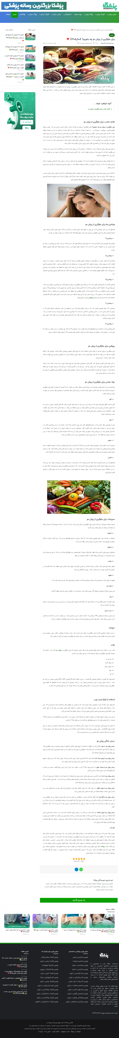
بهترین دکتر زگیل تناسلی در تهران (78, 989)
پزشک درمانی (33, 14)
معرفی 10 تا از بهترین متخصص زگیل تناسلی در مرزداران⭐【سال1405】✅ (14, 77)
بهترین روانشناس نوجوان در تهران (77, 997)
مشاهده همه (9, 30)
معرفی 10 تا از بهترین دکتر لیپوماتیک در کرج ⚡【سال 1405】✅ (74, 931)
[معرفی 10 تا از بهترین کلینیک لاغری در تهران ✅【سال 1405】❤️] (30, 57)
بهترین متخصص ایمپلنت (80, 961)
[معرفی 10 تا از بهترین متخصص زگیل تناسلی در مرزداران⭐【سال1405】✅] (30, 75)
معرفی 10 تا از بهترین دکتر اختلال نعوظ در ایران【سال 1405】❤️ (18, 931)
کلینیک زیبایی (101, 14)
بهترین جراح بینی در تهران (80, 965)
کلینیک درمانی (45, 14)
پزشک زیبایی (89, 14)
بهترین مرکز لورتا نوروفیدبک (50, 965)
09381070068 (96, 1013)
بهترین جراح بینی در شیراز (80, 969)
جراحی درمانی (57, 14)
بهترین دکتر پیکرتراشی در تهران (78, 977)
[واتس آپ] (81, 869)
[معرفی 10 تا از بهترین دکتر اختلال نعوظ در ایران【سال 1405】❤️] (30, 66)
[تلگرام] (76, 869)
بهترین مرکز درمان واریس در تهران (47, 985)
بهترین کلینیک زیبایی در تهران (49, 961)
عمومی (15, 14)
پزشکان (91, 297)
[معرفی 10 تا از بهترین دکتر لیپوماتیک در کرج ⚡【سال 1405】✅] (30, 48)
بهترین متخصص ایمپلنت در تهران (77, 985)
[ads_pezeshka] (33, 6)
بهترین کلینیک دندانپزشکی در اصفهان (46, 1001)
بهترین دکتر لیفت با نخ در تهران (78, 981)
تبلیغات (8, 14)
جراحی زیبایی (112, 14)
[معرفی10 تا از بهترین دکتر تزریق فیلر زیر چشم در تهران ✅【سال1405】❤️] (30, 36)
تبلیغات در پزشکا (76, 1031)
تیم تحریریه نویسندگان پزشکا (107, 43)
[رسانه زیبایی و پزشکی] (110, 6)
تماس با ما (48, 1031)
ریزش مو (58, 650)
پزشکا (111, 30)
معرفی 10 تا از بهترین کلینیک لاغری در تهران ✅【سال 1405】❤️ (46, 931)
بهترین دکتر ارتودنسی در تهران (78, 973)
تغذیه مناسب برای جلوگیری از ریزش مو (99, 109)
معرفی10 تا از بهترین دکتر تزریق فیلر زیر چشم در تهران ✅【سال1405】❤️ (15, 38)
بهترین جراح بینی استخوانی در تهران (77, 1001)
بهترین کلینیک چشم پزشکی (49, 957)
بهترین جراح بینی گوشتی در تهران (77, 993)
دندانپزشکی (68, 14)
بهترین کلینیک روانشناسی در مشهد (47, 997)
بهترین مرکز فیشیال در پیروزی (49, 969)
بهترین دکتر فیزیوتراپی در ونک (49, 977)
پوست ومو (78, 14)
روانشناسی (22, 14)
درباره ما (40, 1031)
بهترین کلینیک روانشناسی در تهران (47, 989)
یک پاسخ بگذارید (78, 900)
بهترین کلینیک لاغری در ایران (49, 973)
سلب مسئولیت (65, 1031)
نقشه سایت (55, 1031)
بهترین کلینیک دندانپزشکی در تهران (47, 993)
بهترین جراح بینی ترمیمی (80, 957)
